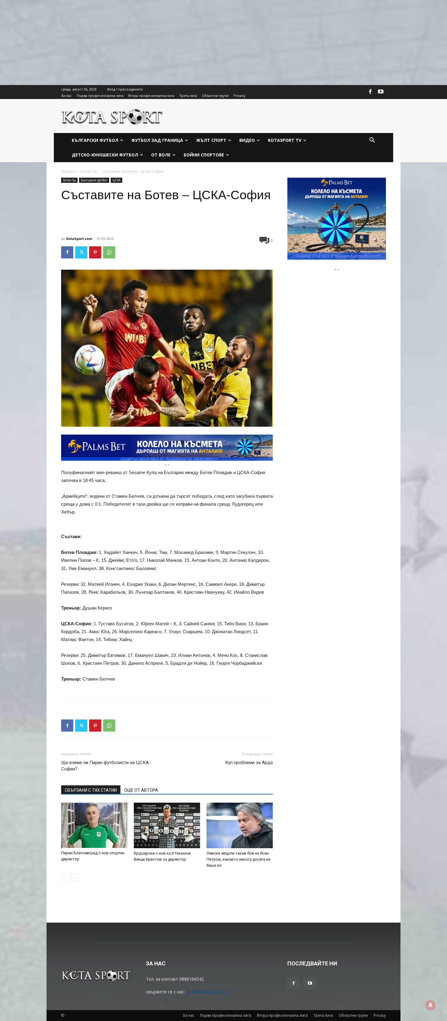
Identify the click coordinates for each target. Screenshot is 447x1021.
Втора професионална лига (282, 1015)
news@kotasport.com (207, 992)
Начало (68, 171)
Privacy (380, 1015)
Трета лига (323, 1015)
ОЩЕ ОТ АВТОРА (141, 790)
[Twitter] (81, 252)
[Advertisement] (182, 42)
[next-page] (74, 877)
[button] (372, 140)
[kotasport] (112, 116)
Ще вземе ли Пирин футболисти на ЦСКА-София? (106, 766)
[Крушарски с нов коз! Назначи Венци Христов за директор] (167, 825)
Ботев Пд (88, 171)
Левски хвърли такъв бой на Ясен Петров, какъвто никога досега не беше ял (238, 859)
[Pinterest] (95, 252)
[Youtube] (381, 92)
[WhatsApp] (109, 252)
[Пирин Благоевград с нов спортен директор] (94, 825)
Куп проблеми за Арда (249, 762)
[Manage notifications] (430, 1005)
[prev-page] (65, 877)
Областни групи (353, 1015)
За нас (188, 1015)
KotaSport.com (79, 238)
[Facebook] (370, 92)
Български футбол (94, 180)
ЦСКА (116, 180)
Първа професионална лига (225, 1015)
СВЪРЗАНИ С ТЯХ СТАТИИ (91, 790)
